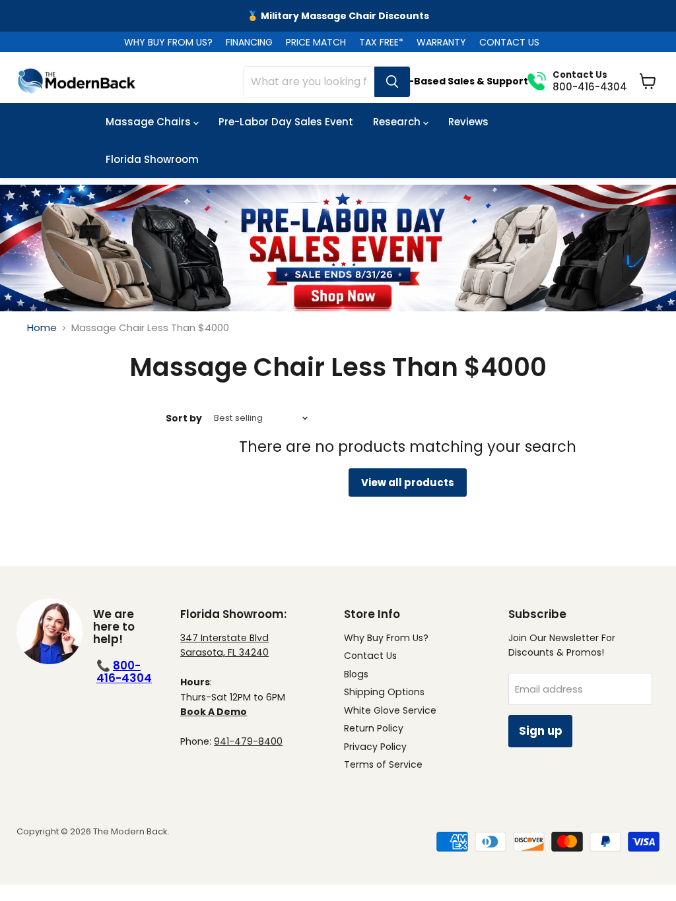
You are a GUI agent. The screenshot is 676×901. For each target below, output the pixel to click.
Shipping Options (384, 692)
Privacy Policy (375, 746)
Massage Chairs (149, 122)
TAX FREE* (381, 42)
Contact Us (370, 655)
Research (398, 122)
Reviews (468, 122)
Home (42, 327)
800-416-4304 (124, 672)
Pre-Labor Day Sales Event (286, 122)
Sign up (540, 731)
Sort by (184, 418)
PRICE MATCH (316, 42)
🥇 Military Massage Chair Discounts (338, 15)
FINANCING (249, 42)
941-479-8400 (248, 741)
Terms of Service (383, 764)
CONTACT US (509, 42)
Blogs (356, 674)
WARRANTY (441, 42)
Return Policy (373, 728)
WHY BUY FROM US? (168, 42)
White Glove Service (390, 710)
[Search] (392, 82)
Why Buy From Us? (386, 637)
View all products (407, 482)
